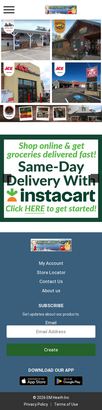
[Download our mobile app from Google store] (68, 380)
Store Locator (51, 272)
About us (51, 290)
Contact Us (51, 281)
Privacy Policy (36, 404)
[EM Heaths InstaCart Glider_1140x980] (51, 178)
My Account (51, 263)
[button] (7, 178)
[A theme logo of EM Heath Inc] (61, 10)
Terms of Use (66, 404)
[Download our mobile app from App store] (33, 380)
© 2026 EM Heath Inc (51, 397)
